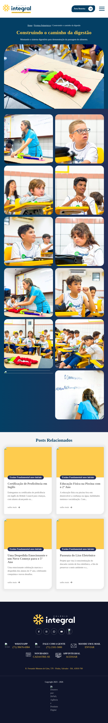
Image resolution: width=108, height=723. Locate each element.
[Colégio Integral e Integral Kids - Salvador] (17, 9)
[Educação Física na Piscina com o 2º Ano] (80, 462)
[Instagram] (46, 631)
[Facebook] (39, 631)
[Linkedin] (69, 631)
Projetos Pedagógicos (42, 25)
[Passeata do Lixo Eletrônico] (80, 534)
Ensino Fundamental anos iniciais (26, 477)
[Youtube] (62, 631)
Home (30, 25)
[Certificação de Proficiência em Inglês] (28, 462)
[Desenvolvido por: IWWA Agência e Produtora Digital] (54, 699)
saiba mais (12, 507)
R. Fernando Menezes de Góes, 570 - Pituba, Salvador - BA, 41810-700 (54, 668)
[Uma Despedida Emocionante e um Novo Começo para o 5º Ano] (28, 534)
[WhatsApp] (54, 631)
